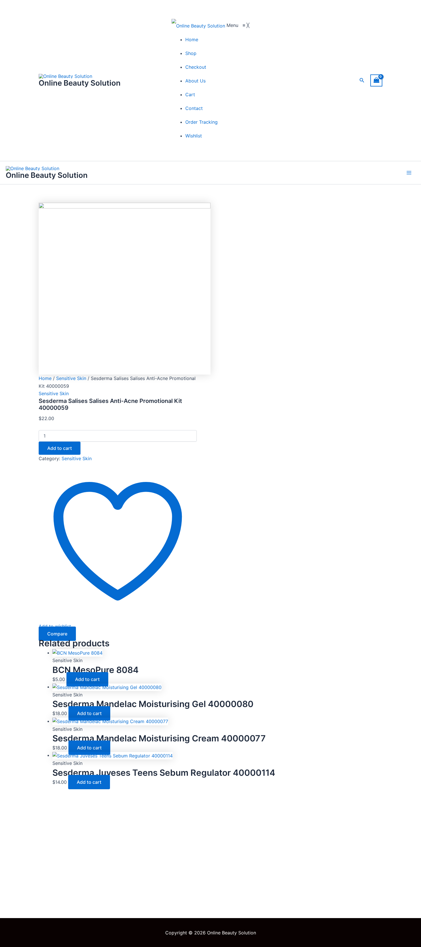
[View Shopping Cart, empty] (376, 80)
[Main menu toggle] (409, 172)
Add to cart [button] (87, 679)
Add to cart (59, 448)
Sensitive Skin (71, 378)
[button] (362, 80)
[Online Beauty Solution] (199, 25)
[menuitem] (191, 39)
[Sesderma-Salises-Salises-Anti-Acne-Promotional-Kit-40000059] (124, 288)
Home (45, 378)
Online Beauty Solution (80, 82)
